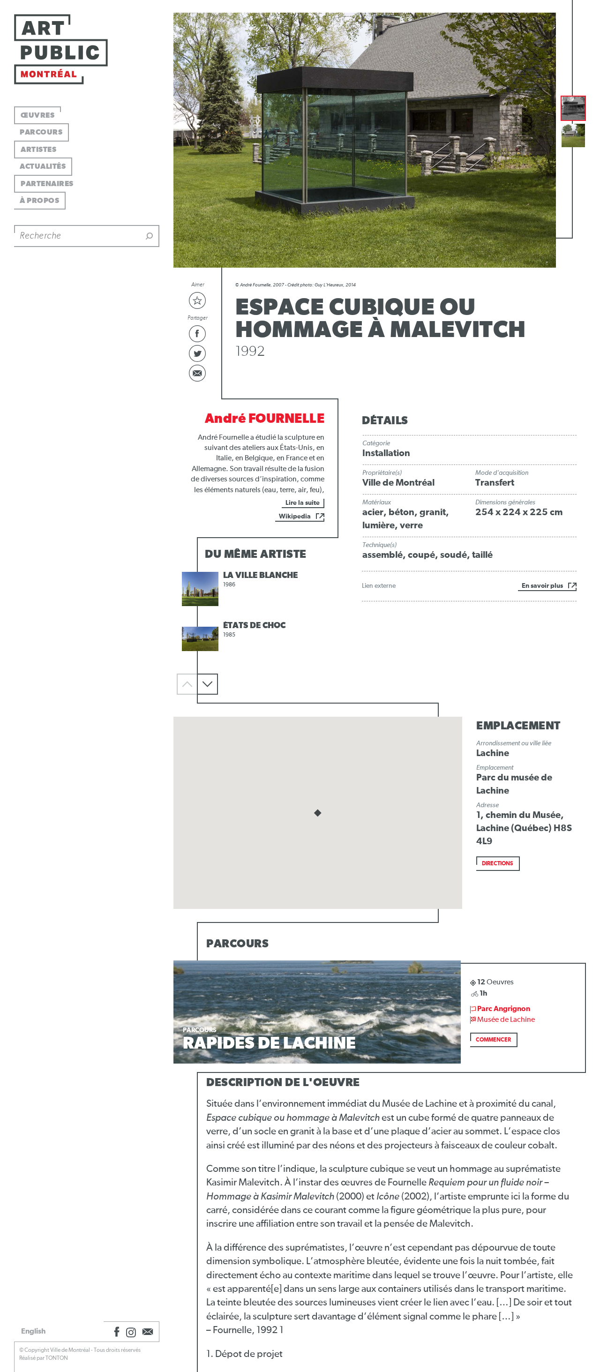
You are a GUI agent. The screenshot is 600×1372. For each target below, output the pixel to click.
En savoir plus (542, 586)
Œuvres (37, 115)
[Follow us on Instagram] (131, 1331)
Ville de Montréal (398, 482)
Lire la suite (302, 503)
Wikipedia (295, 516)
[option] (255, 589)
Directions (497, 864)
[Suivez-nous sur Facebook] (115, 1331)
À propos (39, 200)
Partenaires (47, 183)
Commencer (493, 1040)
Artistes (38, 149)
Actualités (43, 166)
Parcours (41, 132)
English (33, 1331)
